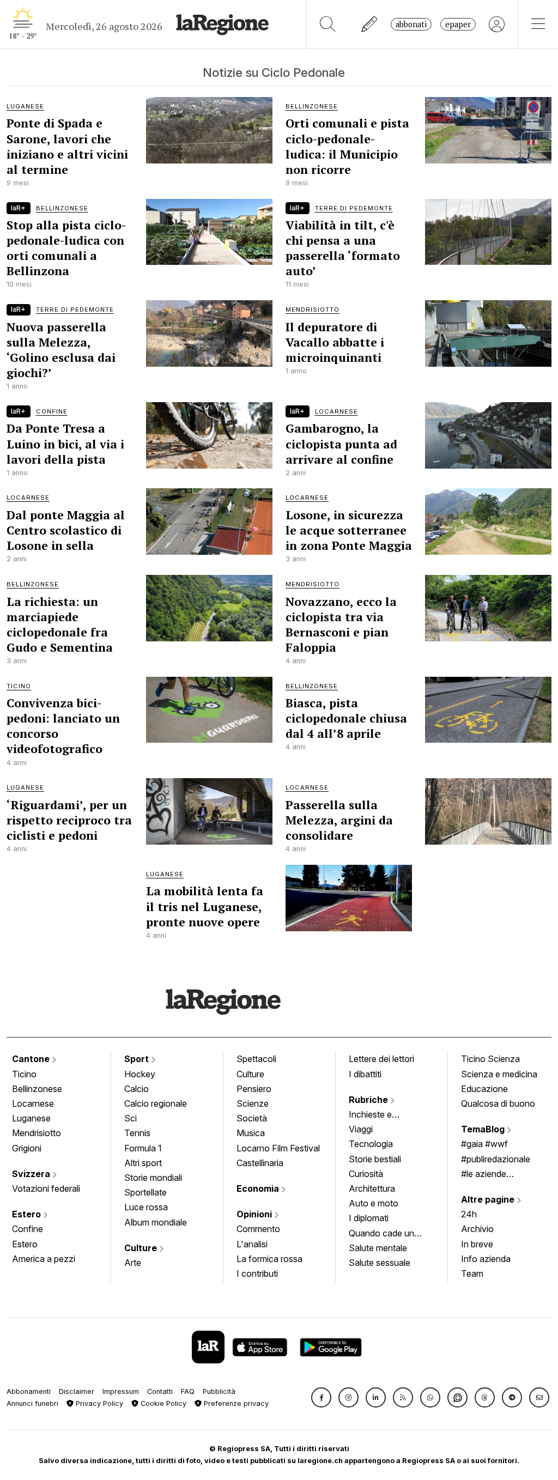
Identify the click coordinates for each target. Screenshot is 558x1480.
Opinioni (255, 1214)
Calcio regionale (155, 1103)
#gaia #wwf (484, 1143)
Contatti (160, 1391)
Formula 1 (143, 1148)
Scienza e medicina (499, 1074)
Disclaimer (76, 1391)
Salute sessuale (379, 1262)
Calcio (136, 1088)
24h (469, 1214)
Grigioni (26, 1148)
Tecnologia (371, 1143)
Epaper (458, 24)
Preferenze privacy (235, 1403)
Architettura (372, 1188)
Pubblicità (219, 1391)
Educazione (484, 1088)
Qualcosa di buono (498, 1103)
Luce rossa (146, 1207)
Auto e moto (373, 1203)
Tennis (137, 1132)
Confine (27, 1228)
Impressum (120, 1391)
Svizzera (32, 1173)
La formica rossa (269, 1258)
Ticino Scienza (490, 1058)
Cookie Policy (162, 1403)
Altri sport (143, 1162)
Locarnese (33, 1103)
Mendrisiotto (36, 1132)
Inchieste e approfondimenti (381, 1115)
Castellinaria (259, 1162)
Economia (258, 1188)
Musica (250, 1132)
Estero (27, 1214)
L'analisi (252, 1244)
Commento (258, 1228)
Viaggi (361, 1129)
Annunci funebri (32, 1403)
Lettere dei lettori (381, 1058)
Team (472, 1273)
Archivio (477, 1228)
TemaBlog (484, 1129)
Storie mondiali (153, 1177)
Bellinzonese (37, 1088)
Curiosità (366, 1173)
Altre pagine (489, 1199)
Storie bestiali (375, 1159)
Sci (130, 1118)
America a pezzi (43, 1258)
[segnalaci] (370, 24)
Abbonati (411, 24)
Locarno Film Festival (278, 1148)
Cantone (32, 1058)
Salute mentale (378, 1247)
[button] (321, 1397)
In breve (477, 1244)
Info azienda (486, 1258)
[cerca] (328, 24)
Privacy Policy (98, 1403)
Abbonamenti (29, 1391)
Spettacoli (256, 1058)
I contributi (257, 1273)
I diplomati (369, 1217)
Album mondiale (155, 1222)
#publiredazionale (495, 1159)
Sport (137, 1058)
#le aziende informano (483, 1174)
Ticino (24, 1074)
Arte (132, 1262)
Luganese (31, 1118)
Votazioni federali (46, 1188)
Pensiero (253, 1088)
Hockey (139, 1074)
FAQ (188, 1391)
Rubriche (369, 1099)
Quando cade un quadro (381, 1234)
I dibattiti (365, 1074)
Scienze (252, 1103)
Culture (141, 1247)
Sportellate (145, 1192)
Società (251, 1118)
